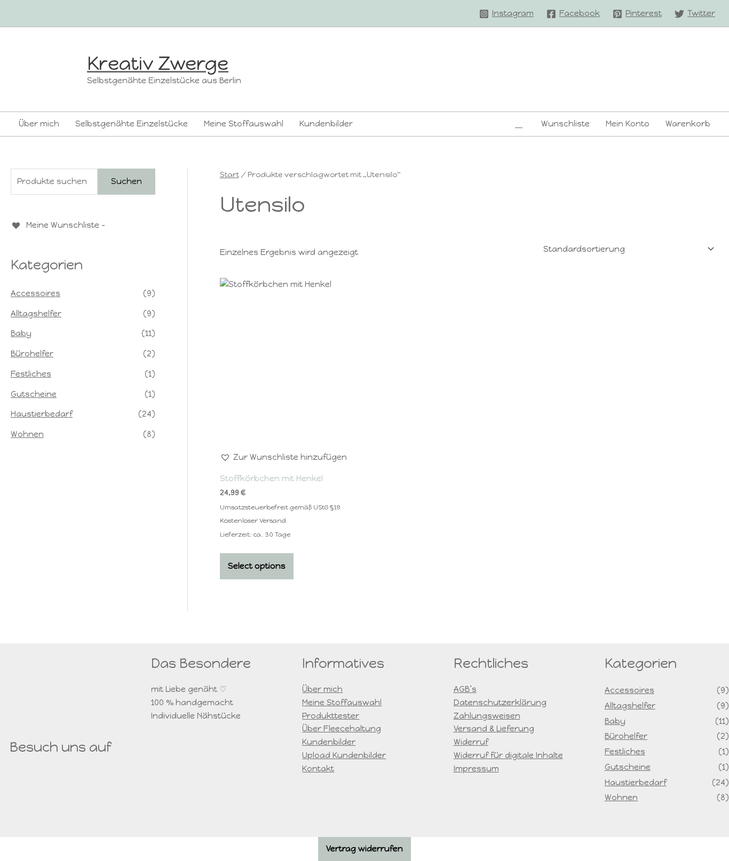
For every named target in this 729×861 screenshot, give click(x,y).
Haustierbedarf (42, 414)
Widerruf (471, 742)
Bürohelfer (32, 353)
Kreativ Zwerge (157, 63)
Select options (257, 566)
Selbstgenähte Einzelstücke (131, 124)
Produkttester (330, 716)
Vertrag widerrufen (364, 849)
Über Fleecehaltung (341, 729)
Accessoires (35, 293)
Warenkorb (687, 124)
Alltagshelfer (36, 313)
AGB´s (465, 689)
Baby (21, 333)
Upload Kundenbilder (344, 755)
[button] (518, 124)
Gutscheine (34, 394)
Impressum (476, 769)
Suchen (126, 181)
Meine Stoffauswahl (243, 124)
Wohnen (27, 434)
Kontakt (318, 769)
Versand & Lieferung (494, 729)
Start (229, 174)
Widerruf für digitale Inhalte (508, 755)
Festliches (31, 374)
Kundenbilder (326, 124)
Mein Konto (627, 124)
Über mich (39, 124)
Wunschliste (565, 124)
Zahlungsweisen (487, 716)
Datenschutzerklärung (500, 702)
